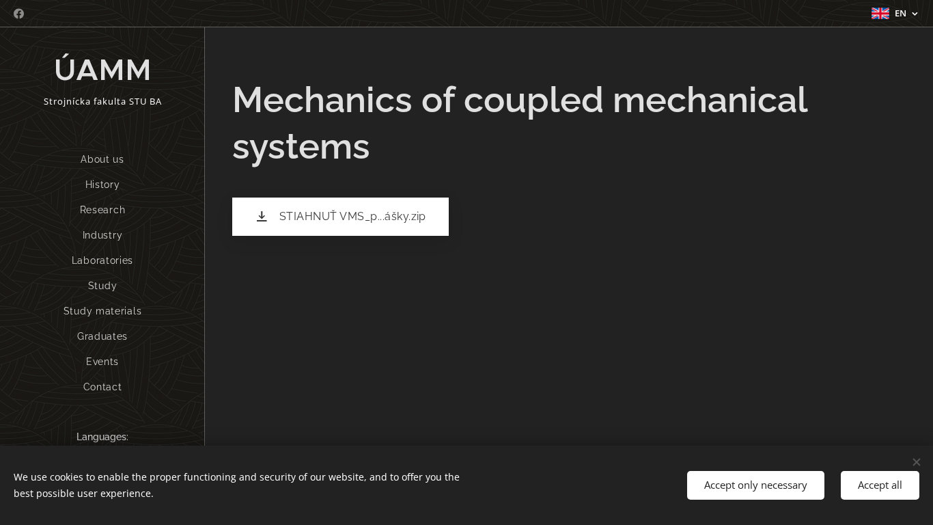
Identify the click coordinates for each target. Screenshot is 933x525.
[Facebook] (18, 13)
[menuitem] (102, 159)
